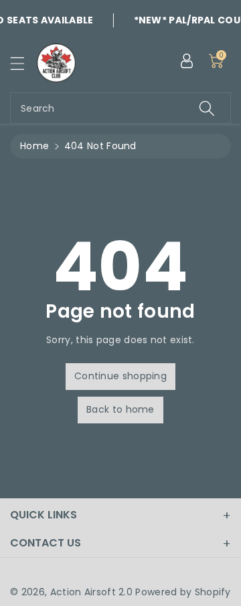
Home (34, 146)
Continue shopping (120, 376)
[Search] (206, 108)
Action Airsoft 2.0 (91, 592)
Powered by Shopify (182, 592)
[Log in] (187, 61)
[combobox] (120, 108)
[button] (23, 63)
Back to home (120, 409)
